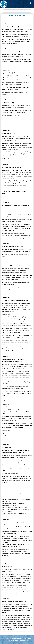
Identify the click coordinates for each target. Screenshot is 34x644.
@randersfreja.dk (24, 640)
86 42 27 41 (8, 640)
